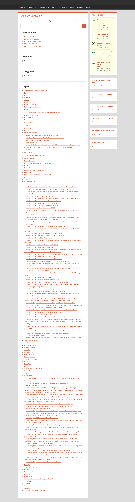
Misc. (53, 7)
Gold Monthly (96, 110)
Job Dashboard (28, 117)
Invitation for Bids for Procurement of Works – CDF (41, 314)
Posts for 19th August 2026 (32, 44)
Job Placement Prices (98, 86)
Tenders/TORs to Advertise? (32, 184)
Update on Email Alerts (31, 345)
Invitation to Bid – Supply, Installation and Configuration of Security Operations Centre (51, 310)
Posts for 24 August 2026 (32, 39)
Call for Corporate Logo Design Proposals (38, 270)
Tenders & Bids (44, 7)
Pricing (88, 7)
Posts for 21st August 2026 (32, 41)
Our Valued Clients (30, 158)
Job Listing (27, 361)
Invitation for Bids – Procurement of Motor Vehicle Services (43, 201)
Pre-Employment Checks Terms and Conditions (38, 163)
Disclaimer (27, 474)
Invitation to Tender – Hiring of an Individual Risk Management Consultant (48, 450)
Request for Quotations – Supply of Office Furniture (41, 196)
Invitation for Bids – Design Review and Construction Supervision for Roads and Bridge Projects (54, 432)
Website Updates (29, 348)
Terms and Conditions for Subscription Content (38, 479)
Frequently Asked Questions (32, 107)
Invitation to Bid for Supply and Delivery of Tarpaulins (42, 289)
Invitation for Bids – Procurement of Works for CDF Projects (44, 259)
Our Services (28, 152)
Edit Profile (27, 469)
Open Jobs (27, 488)
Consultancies (32, 7)
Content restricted (29, 102)
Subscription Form (29, 182)
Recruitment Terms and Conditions (35, 170)
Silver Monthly (96, 134)
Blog (25, 93)
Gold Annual (95, 98)
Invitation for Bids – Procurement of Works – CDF (40, 256)
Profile (28, 125)
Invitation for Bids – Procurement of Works (38, 277)
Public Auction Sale (31, 142)
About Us (27, 350)
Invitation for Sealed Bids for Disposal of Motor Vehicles (42, 136)
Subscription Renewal (30, 359)
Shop (25, 177)
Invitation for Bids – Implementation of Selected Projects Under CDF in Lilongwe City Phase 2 (54, 198)
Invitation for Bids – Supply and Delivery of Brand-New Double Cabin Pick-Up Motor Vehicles (53, 331)
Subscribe (80, 7)
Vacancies (27, 486)
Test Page (27, 483)
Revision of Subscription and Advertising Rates (38, 175)
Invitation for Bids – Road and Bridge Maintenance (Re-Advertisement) (47, 282)
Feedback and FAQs (30, 104)
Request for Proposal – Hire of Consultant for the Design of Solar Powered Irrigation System (53, 411)
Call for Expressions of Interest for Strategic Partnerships (43, 112)
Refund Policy (28, 172)
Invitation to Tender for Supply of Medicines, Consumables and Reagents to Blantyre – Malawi (54, 338)
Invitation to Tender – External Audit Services (39, 443)
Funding (26, 109)
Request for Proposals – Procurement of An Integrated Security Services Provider (50, 303)
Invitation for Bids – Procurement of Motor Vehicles (41, 203)
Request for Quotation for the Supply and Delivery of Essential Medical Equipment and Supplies (54, 305)
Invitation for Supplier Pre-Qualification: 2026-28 (40, 208)
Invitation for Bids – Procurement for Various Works (41, 247)
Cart (25, 95)
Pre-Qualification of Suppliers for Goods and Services (41, 215)
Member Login (28, 122)
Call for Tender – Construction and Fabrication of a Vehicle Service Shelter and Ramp (51, 187)
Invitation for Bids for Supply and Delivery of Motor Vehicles (44, 205)
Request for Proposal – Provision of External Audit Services (43, 462)
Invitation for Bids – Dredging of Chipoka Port (39, 238)
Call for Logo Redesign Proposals (35, 335)
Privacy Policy (28, 168)
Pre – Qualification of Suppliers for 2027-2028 (39, 194)
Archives (26, 373)
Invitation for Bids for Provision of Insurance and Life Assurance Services (47, 317)
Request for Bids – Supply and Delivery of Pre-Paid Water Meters (45, 291)
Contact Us (27, 371)
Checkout (27, 97)
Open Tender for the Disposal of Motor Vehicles (40, 140)
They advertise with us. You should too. (36, 490)
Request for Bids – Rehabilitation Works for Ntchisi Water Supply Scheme (48, 261)
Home (21, 7)
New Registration (29, 357)
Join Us (26, 120)
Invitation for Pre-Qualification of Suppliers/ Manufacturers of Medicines (47, 333)
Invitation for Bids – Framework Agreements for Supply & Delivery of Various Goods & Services (54, 254)
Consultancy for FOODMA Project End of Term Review (42, 418)
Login (71, 7)
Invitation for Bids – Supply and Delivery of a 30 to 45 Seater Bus (45, 236)
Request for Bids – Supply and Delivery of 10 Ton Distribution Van (45, 233)
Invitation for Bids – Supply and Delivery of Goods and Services (44, 312)
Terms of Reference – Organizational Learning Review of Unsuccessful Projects (49, 404)
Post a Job (62, 7)
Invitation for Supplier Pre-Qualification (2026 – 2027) (42, 245)
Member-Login (28, 128)
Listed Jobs (27, 364)
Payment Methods (29, 161)
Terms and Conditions (31, 341)
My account (27, 130)
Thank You (27, 343)
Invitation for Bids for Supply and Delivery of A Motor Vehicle (44, 307)
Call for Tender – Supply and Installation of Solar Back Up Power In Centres (48, 189)
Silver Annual (96, 122)
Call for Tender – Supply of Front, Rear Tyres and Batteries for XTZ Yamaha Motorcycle (52, 192)
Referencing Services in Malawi (35, 155)
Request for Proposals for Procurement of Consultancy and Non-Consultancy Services (52, 268)
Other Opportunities (30, 133)
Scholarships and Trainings (32, 467)
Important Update (29, 354)
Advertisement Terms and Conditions (35, 90)
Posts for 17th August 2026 (32, 46)
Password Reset (29, 476)
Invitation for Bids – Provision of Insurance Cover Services (43, 280)
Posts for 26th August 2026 (32, 37)
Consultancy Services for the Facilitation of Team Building (43, 425)
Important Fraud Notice (31, 115)
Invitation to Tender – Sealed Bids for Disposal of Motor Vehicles (45, 138)
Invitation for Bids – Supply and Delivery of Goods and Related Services (47, 226)
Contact (26, 100)
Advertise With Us (29, 352)
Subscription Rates (30, 472)
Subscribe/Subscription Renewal (34, 368)
